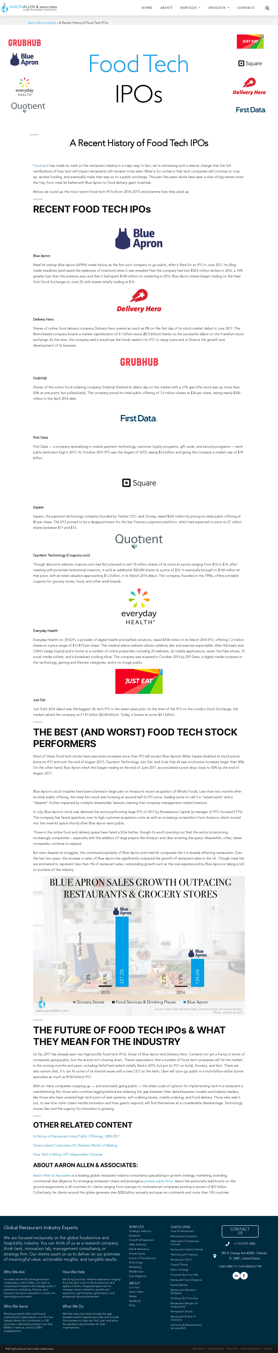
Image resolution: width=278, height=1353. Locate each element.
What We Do (73, 1307)
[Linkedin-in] (236, 1275)
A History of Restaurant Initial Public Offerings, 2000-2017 (76, 1136)
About (166, 7)
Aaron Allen (35, 23)
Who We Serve (16, 1307)
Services (188, 7)
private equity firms (158, 1181)
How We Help (74, 1272)
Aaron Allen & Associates (52, 1175)
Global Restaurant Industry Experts (41, 1227)
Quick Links (181, 1227)
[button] (267, 8)
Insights (217, 7)
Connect (246, 7)
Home (147, 7)
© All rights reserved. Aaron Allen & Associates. (30, 1349)
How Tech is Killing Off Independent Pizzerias (68, 1154)
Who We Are (14, 1272)
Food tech (41, 166)
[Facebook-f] (244, 1275)
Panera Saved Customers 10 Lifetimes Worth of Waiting (75, 1145)
